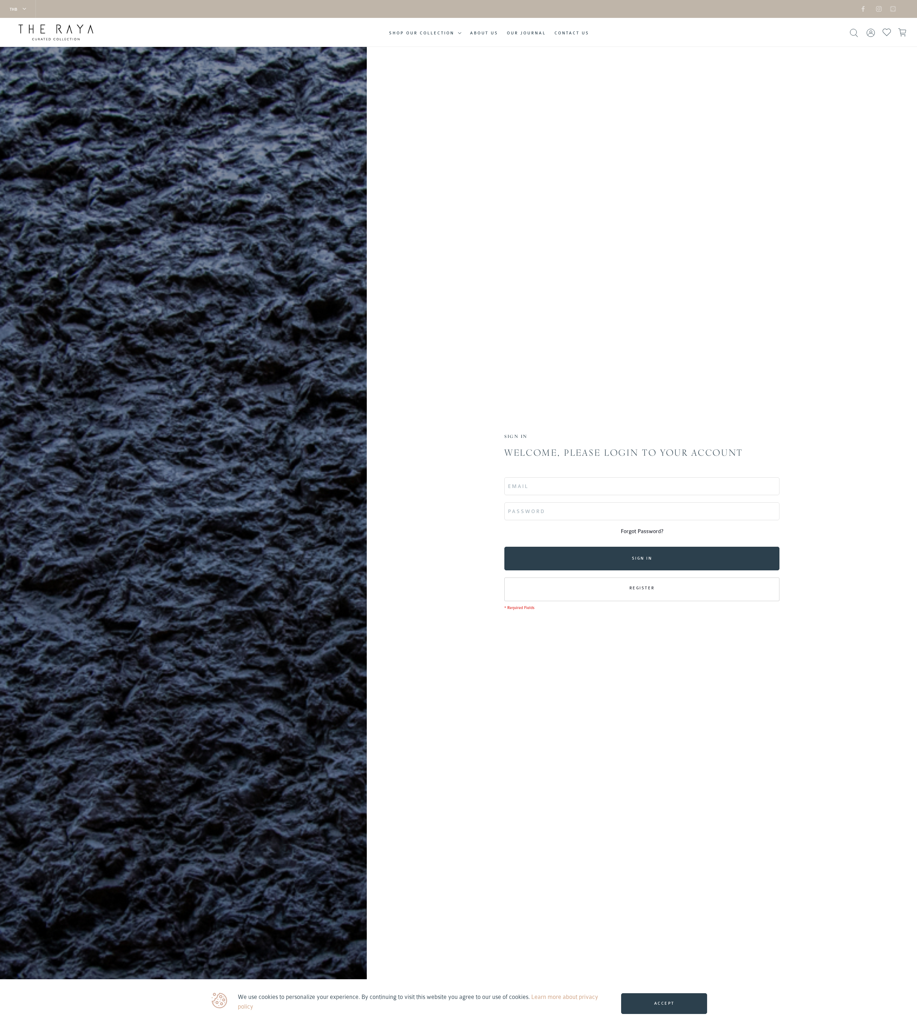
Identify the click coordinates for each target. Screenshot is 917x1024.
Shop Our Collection (421, 33)
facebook (863, 8)
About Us (484, 33)
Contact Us (571, 33)
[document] (459, 1002)
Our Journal (526, 33)
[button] (18, 9)
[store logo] (85, 33)
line (889, 8)
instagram (877, 8)
